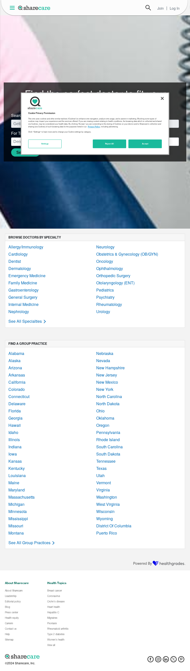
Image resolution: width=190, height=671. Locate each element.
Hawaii (14, 425)
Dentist (14, 261)
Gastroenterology (23, 290)
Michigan (16, 504)
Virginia (103, 490)
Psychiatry (105, 297)
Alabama (16, 353)
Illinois (14, 439)
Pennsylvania (108, 432)
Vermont (103, 482)
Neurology (105, 247)
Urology (103, 311)
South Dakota (108, 454)
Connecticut (18, 396)
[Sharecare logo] (59, 656)
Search (148, 7)
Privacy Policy (94, 126)
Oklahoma (105, 418)
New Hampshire (110, 368)
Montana (16, 533)
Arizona (15, 368)
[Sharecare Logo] (34, 7)
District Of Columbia (113, 526)
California (16, 382)
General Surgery (22, 297)
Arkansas (16, 375)
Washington (106, 497)
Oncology (104, 261)
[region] (95, 124)
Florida (14, 411)
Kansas (15, 461)
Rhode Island (108, 439)
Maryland (16, 490)
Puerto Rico (106, 533)
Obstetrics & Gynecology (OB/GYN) (127, 254)
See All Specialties (25, 321)
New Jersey (106, 375)
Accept (145, 143)
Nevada (103, 360)
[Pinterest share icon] (181, 661)
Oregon (102, 425)
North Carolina (109, 396)
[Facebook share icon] (150, 661)
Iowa (12, 454)
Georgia (15, 418)
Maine (13, 482)
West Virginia (108, 504)
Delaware (16, 403)
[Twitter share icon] (173, 661)
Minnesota (17, 511)
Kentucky (16, 468)
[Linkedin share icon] (166, 661)
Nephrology (18, 311)
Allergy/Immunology (25, 247)
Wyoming (104, 518)
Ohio (100, 411)
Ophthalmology (109, 268)
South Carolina (109, 447)
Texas (101, 468)
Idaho (13, 432)
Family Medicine (22, 283)
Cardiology (18, 254)
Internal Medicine (23, 304)
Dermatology (19, 268)
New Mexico (107, 382)
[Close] (162, 98)
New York (104, 389)
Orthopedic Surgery (113, 275)
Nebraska (104, 353)
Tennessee (106, 461)
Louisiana (17, 475)
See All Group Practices (29, 542)
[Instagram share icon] (158, 661)
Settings (45, 143)
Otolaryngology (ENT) (115, 283)
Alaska (14, 360)
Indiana (15, 447)
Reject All (109, 143)
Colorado (16, 389)
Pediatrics (105, 290)
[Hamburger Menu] (13, 8)
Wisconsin (105, 511)
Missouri (15, 526)
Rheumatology (109, 304)
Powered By (142, 563)
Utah (100, 475)
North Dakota (107, 403)
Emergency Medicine (27, 275)
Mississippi (18, 518)
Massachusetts (21, 497)
